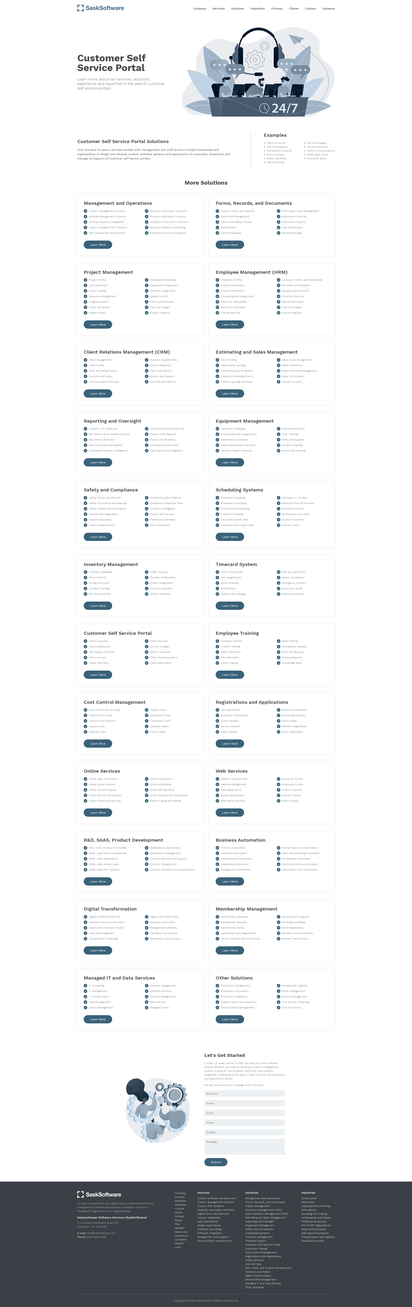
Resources (181, 1231)
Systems (329, 8)
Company (199, 8)
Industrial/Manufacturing (315, 1206)
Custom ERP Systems (210, 1206)
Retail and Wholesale (313, 1229)
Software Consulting (209, 1229)
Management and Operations (262, 1198)
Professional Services (314, 1221)
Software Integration (209, 1233)
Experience (181, 1235)
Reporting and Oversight (259, 1221)
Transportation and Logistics (318, 1236)
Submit (216, 1162)
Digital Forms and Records (213, 1213)
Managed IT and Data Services (263, 1283)
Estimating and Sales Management (265, 1217)
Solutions (237, 8)
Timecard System (255, 1240)
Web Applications (207, 1221)
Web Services (253, 1264)
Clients (294, 8)
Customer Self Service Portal (262, 1244)
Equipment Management (259, 1225)
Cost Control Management (261, 1252)
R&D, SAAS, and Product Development (268, 1267)
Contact (310, 8)
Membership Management (260, 1279)
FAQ (177, 1224)
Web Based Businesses (315, 1233)
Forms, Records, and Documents (265, 1202)
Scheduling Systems (257, 1233)
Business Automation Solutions (215, 1209)
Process (277, 8)
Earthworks (308, 1202)
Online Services (254, 1260)
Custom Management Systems (215, 1202)
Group (178, 1220)
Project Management (257, 1206)
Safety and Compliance (259, 1229)
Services (219, 8)
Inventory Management (259, 1236)
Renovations (308, 1209)
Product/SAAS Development (214, 1240)
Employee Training (256, 1248)
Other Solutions (254, 1287)
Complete (181, 1239)
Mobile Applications (209, 1225)
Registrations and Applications (263, 1256)
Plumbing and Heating (314, 1213)
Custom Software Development (216, 1198)
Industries (258, 8)
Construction (309, 1198)
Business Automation (257, 1271)
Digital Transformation (258, 1275)
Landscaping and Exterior (316, 1217)
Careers (179, 1243)
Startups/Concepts (312, 1240)
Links (178, 1247)
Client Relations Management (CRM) (266, 1213)
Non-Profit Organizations (316, 1225)
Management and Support (213, 1236)
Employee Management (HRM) (263, 1209)
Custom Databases (208, 1217)
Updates (179, 1227)
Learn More (98, 244)
